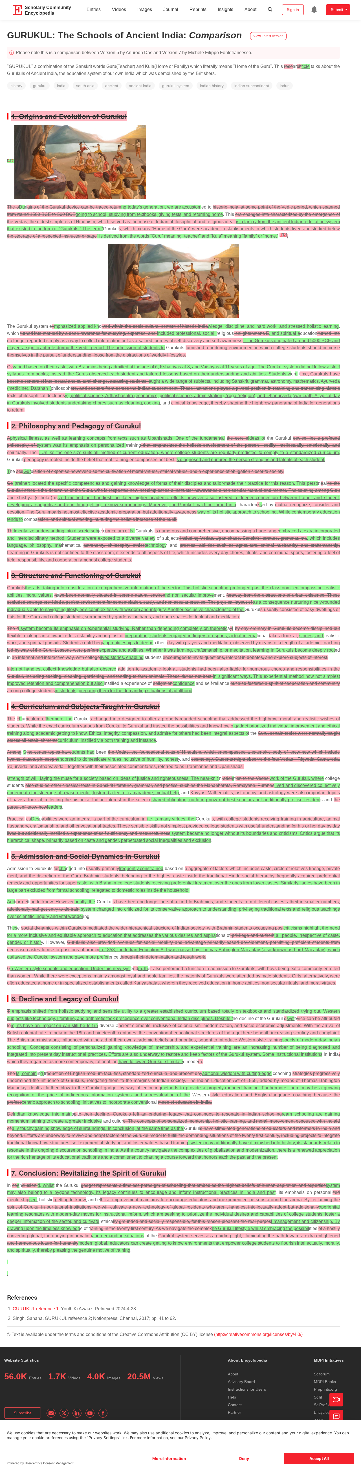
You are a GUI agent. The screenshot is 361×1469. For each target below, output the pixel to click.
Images (144, 9)
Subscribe (23, 1413)
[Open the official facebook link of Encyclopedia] (102, 1413)
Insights (225, 9)
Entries (94, 9)
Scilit (318, 1397)
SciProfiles (323, 1404)
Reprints (198, 9)
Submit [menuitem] (337, 9)
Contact (235, 1404)
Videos (119, 9)
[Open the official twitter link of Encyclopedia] (64, 1413)
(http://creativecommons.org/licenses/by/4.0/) (258, 1334)
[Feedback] (336, 1416)
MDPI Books (325, 1381)
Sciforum (322, 1374)
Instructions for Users (247, 1389)
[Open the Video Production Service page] (336, 1399)
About (250, 9)
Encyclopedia (326, 1412)
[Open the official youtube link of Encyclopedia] (89, 1413)
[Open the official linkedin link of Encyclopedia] (77, 1413)
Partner (234, 1412)
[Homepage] (18, 10)
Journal (170, 9)
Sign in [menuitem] (293, 9)
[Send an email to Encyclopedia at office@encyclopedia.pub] (51, 1413)
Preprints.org (325, 1389)
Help (232, 1397)
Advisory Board (241, 1381)
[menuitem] (314, 9)
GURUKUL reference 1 (36, 1308)
